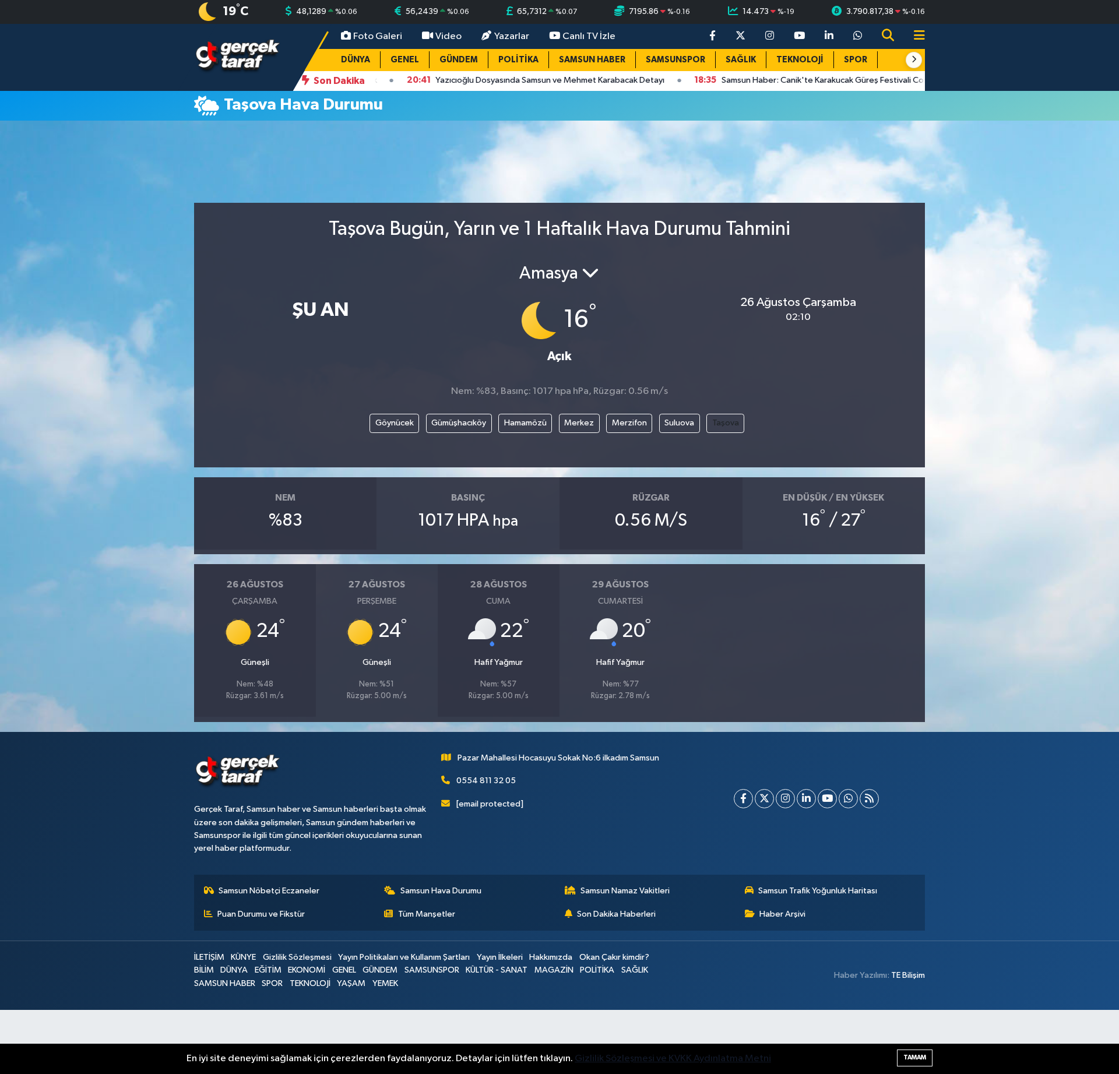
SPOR (855, 59)
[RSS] (869, 798)
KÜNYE (243, 957)
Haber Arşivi (782, 914)
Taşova (725, 422)
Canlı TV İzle (588, 36)
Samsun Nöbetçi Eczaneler (269, 890)
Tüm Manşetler (426, 914)
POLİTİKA (518, 59)
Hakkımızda (550, 957)
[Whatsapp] (848, 798)
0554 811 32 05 (486, 780)
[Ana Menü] (914, 36)
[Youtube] (827, 798)
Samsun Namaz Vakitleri (625, 890)
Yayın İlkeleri (500, 957)
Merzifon (629, 422)
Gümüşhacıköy (458, 422)
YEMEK (385, 983)
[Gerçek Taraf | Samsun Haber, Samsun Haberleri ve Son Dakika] (237, 57)
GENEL (404, 59)
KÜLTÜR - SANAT (496, 970)
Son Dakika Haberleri (616, 914)
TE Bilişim (908, 975)
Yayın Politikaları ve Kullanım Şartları (404, 957)
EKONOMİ (306, 970)
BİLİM (204, 970)
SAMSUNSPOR (675, 59)
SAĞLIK (741, 59)
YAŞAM (351, 983)
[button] (914, 60)
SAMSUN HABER (592, 59)
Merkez (579, 422)
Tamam (914, 1057)
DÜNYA (355, 59)
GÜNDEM (458, 59)
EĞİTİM (268, 970)
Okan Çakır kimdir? (614, 957)
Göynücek (394, 422)
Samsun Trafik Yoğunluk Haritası (817, 890)
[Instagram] (785, 798)
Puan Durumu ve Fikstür (261, 914)
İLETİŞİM (209, 957)
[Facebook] (743, 798)
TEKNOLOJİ (800, 59)
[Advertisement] (559, 166)
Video (448, 36)
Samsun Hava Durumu (440, 890)
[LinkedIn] (806, 798)
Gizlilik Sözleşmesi (297, 957)
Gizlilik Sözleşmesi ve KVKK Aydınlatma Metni (673, 1059)
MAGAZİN (553, 970)
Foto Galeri (377, 36)
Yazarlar (511, 36)
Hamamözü (525, 422)
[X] (764, 798)
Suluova (679, 422)
